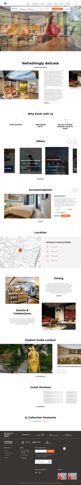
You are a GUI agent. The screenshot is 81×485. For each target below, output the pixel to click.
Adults (37, 8)
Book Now (57, 8)
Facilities (68, 4)
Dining (55, 4)
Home (28, 4)
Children (42, 8)
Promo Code (46, 8)
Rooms (42, 4)
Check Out (30, 8)
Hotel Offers (35, 4)
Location (49, 4)
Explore (61, 4)
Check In (21, 8)
